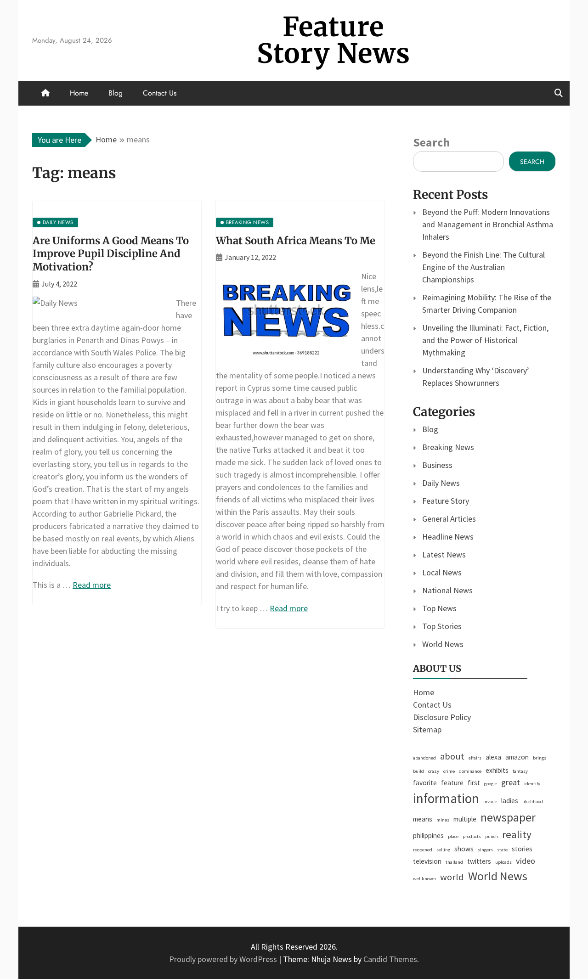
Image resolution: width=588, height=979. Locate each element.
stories (522, 848)
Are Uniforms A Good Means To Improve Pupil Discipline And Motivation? (111, 253)
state (502, 850)
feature (452, 782)
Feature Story (445, 500)
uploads (503, 862)
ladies (509, 800)
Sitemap (427, 729)
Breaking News (448, 447)
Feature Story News (333, 40)
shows (464, 848)
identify (532, 784)
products (472, 836)
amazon (517, 757)
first (474, 782)
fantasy (520, 771)
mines (442, 820)
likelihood (532, 802)
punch (491, 836)
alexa (493, 757)
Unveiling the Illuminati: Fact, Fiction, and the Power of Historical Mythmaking (485, 340)
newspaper (508, 817)
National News (447, 590)
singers (485, 850)
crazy (433, 771)
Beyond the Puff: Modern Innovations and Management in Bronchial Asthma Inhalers (487, 224)
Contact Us (159, 93)
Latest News (444, 554)
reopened (422, 850)
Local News (442, 572)
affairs (475, 758)
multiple (464, 819)
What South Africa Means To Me (295, 240)
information (446, 798)
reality (516, 834)
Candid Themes (390, 959)
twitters (479, 861)
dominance (470, 771)
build (418, 771)
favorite (425, 782)
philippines (428, 835)
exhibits (497, 770)
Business (437, 465)
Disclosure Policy (442, 717)
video (525, 860)
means (422, 819)
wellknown (424, 879)
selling (443, 850)
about (452, 756)
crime (449, 771)
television (427, 861)
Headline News (448, 536)
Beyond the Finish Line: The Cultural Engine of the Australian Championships (483, 267)
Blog (115, 93)
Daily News (441, 483)
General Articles (449, 518)
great (510, 782)
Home (79, 93)
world (452, 877)
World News (443, 644)
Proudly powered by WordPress (224, 959)
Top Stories (442, 626)
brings (539, 758)
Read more (92, 585)
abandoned (424, 758)
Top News (439, 608)
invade (490, 802)
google (490, 784)
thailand (454, 862)
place (453, 836)
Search (431, 142)
